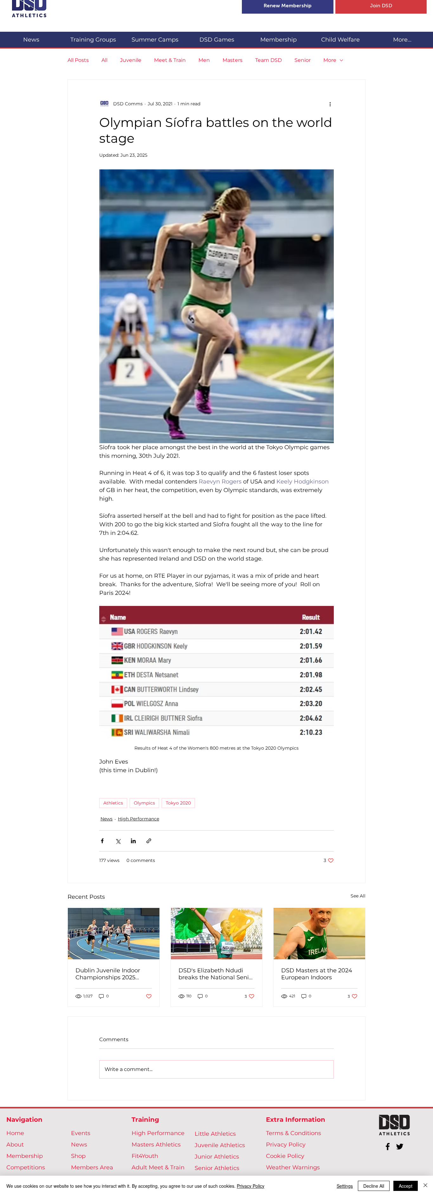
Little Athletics (215, 1133)
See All (358, 896)
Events (80, 1133)
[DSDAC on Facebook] (387, 1146)
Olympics (144, 803)
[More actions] (330, 104)
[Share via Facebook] (102, 841)
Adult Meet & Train (158, 1167)
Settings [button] (345, 1186)
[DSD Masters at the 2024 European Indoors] (319, 933)
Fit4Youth (145, 1156)
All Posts (78, 60)
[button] (93, 37)
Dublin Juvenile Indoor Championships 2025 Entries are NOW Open (108, 974)
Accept (405, 1186)
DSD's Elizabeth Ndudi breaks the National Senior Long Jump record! (216, 974)
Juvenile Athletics (220, 1145)
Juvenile (130, 60)
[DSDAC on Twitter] (399, 1146)
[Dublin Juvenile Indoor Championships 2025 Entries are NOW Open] (113, 933)
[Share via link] (149, 841)
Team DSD (268, 60)
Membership (24, 1156)
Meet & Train (170, 60)
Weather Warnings (293, 1167)
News (106, 819)
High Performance (138, 819)
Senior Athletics (217, 1168)
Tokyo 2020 (178, 803)
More (329, 60)
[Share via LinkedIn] (133, 841)
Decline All (373, 1186)
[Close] (425, 1186)
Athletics (113, 803)
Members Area (92, 1167)
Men (204, 60)
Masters (232, 60)
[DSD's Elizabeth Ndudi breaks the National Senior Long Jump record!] (216, 933)
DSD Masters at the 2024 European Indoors (316, 974)
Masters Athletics (156, 1144)
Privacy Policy (286, 1144)
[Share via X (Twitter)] (118, 841)
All (104, 60)
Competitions (25, 1167)
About (15, 1144)
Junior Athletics (217, 1156)
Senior (302, 60)
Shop (78, 1156)
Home (15, 1133)
